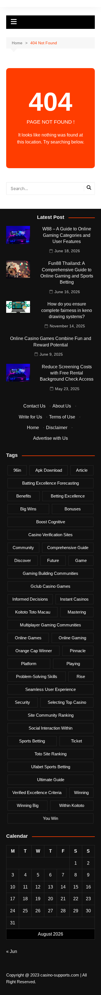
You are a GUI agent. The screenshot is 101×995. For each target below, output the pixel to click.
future (53, 560)
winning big (27, 805)
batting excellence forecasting (50, 483)
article (82, 470)
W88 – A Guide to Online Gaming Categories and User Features (66, 235)
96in (17, 470)
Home (33, 427)
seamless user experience (50, 689)
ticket (76, 741)
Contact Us (34, 406)
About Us (61, 406)
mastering (77, 612)
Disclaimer (56, 427)
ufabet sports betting (50, 766)
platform (28, 663)
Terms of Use (62, 417)
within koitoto (71, 805)
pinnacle (78, 650)
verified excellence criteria (36, 792)
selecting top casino (67, 702)
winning (81, 792)
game (81, 560)
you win (50, 818)
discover (22, 560)
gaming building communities (50, 573)
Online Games (28, 637)
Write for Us (30, 417)
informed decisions (30, 599)
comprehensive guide (67, 547)
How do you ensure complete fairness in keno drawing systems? (66, 310)
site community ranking (51, 715)
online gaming (72, 637)
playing (73, 663)
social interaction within (50, 728)
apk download (48, 470)
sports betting (32, 741)
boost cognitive (50, 521)
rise (81, 676)
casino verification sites (50, 534)
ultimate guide (50, 779)
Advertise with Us (50, 438)
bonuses (73, 508)
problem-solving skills (36, 676)
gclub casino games (50, 586)
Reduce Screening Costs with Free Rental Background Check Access (66, 373)
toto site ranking (50, 753)
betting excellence (68, 496)
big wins (28, 508)
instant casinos (74, 599)
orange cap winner (33, 650)
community (23, 547)
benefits (23, 496)
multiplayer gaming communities (50, 625)
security (22, 702)
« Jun (11, 951)
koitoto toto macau (32, 612)
